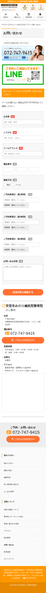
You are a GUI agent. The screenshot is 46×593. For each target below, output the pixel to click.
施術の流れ (8, 470)
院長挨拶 (7, 552)
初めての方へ (9, 463)
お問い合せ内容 (10, 261)
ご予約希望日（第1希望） (15, 194)
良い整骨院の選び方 (11, 484)
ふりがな (7, 132)
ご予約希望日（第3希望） (15, 239)
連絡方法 (7, 180)
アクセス (40, 15)
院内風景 (7, 538)
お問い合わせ (9, 545)
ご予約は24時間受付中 (23, 340)
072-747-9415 (20, 333)
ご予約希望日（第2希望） (15, 217)
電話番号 (7, 164)
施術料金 (7, 477)
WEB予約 (29, 15)
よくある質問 (9, 492)
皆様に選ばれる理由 (11, 524)
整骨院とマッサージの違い (14, 517)
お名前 (6, 116)
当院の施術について (11, 510)
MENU (5, 15)
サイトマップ (9, 559)
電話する (17, 15)
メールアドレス (10, 148)
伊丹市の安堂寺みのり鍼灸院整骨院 (25, 585)
